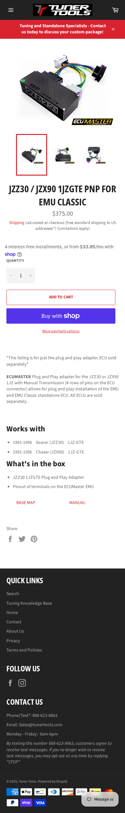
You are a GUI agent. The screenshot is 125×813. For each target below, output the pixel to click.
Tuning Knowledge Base (29, 603)
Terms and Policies (24, 650)
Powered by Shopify (52, 781)
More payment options (60, 331)
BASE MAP (25, 503)
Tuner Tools (27, 781)
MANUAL (77, 503)
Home (12, 613)
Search (12, 594)
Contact (13, 622)
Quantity (15, 260)
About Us (15, 631)
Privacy (13, 641)
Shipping (16, 223)
